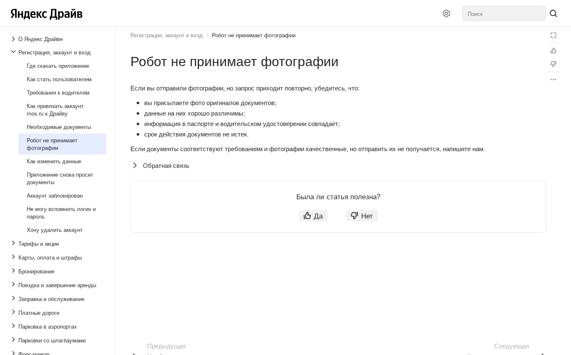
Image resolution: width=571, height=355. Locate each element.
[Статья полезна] (553, 51)
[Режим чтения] (553, 35)
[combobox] (504, 13)
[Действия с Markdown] (553, 79)
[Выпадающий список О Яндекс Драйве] (14, 39)
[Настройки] (446, 13)
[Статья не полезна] (553, 64)
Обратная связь (166, 165)
